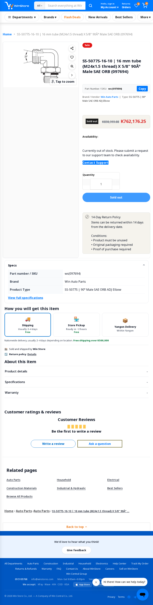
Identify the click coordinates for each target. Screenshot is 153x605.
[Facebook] (129, 597)
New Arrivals (97, 17)
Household (64, 480)
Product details (76, 371)
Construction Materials (22, 488)
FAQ (59, 568)
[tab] (27, 324)
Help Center (119, 563)
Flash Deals (72, 17)
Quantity (89, 175)
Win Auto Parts (109, 97)
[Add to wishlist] (72, 57)
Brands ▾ (50, 17)
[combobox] (65, 5)
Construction (51, 563)
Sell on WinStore (128, 568)
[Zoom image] (72, 66)
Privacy (111, 596)
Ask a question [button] (100, 444)
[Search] (90, 5)
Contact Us (72, 568)
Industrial (68, 563)
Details (31, 354)
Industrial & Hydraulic (71, 488)
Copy (142, 89)
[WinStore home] (16, 5)
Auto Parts (13, 480)
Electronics (102, 563)
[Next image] (72, 75)
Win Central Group (76, 573)
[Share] (72, 48)
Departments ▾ (24, 17)
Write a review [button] (53, 444)
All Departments (13, 563)
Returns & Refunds (26, 568)
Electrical (113, 480)
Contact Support (95, 163)
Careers (109, 568)
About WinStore (92, 568)
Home (7, 34)
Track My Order (140, 563)
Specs (12, 265)
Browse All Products (19, 496)
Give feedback (76, 550)
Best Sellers (124, 17)
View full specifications (25, 298)
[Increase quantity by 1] (116, 182)
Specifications (76, 382)
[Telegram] (135, 597)
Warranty (76, 392)
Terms (121, 596)
